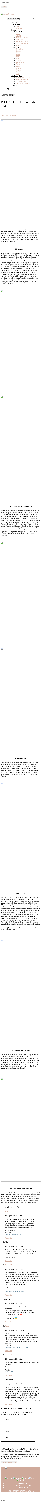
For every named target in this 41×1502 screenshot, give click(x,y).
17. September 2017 (8, 95)
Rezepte (18, 45)
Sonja (7, 1211)
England (18, 51)
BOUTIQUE (16, 76)
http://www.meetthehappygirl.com (16, 1347)
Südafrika (19, 72)
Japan (17, 58)
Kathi (7, 1326)
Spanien (18, 70)
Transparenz (23, 1487)
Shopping (19, 28)
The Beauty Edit (21, 81)
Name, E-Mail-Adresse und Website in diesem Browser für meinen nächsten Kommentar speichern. (20, 1450)
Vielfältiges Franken (22, 41)
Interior (18, 34)
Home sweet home (22, 79)
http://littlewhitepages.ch (13, 1234)
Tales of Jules (10, 1265)
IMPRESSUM (23, 1484)
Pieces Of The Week (22, 38)
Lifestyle (18, 36)
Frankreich (19, 53)
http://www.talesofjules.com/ (14, 1291)
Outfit (18, 26)
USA (17, 74)
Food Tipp (19, 39)
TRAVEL (15, 47)
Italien (18, 55)
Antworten (8, 1238)
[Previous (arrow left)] (2, 1500)
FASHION (15, 24)
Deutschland (20, 49)
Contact (14, 85)
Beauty (14, 30)
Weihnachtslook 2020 (23, 78)
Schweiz (18, 66)
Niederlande (20, 62)
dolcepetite (9, 1355)
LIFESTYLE (17, 32)
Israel (17, 57)
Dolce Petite (9, 1372)
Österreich (19, 64)
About (14, 22)
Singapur (19, 68)
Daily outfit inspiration (23, 83)
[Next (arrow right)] (4, 1500)
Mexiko (18, 60)
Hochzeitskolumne (22, 43)
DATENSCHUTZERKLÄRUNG (22, 1485)
